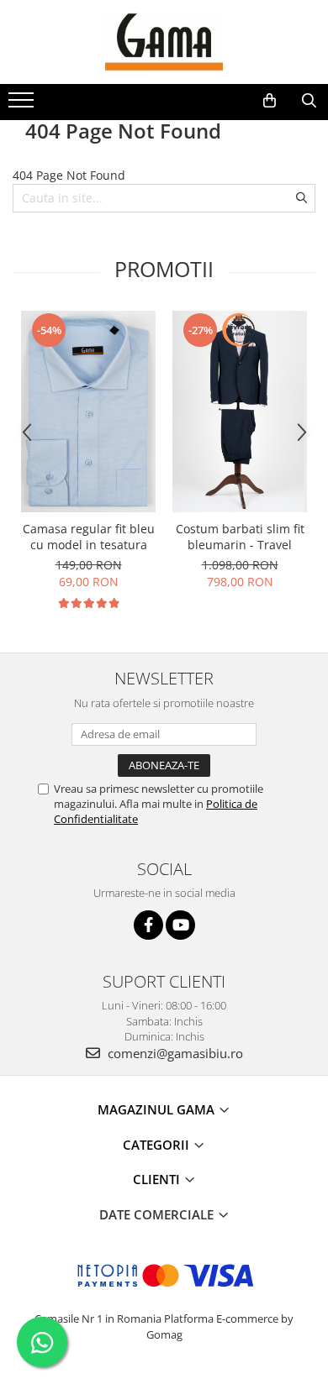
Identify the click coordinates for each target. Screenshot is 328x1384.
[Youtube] (180, 925)
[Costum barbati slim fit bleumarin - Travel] (239, 411)
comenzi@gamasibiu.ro (173, 1053)
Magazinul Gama (158, 1109)
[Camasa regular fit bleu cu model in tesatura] (88, 411)
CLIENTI (158, 1179)
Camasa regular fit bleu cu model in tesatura (89, 537)
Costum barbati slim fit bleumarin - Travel (240, 537)
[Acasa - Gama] (164, 42)
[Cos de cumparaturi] (269, 101)
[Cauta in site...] (309, 101)
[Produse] (23, 105)
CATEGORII (158, 1144)
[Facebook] (148, 925)
